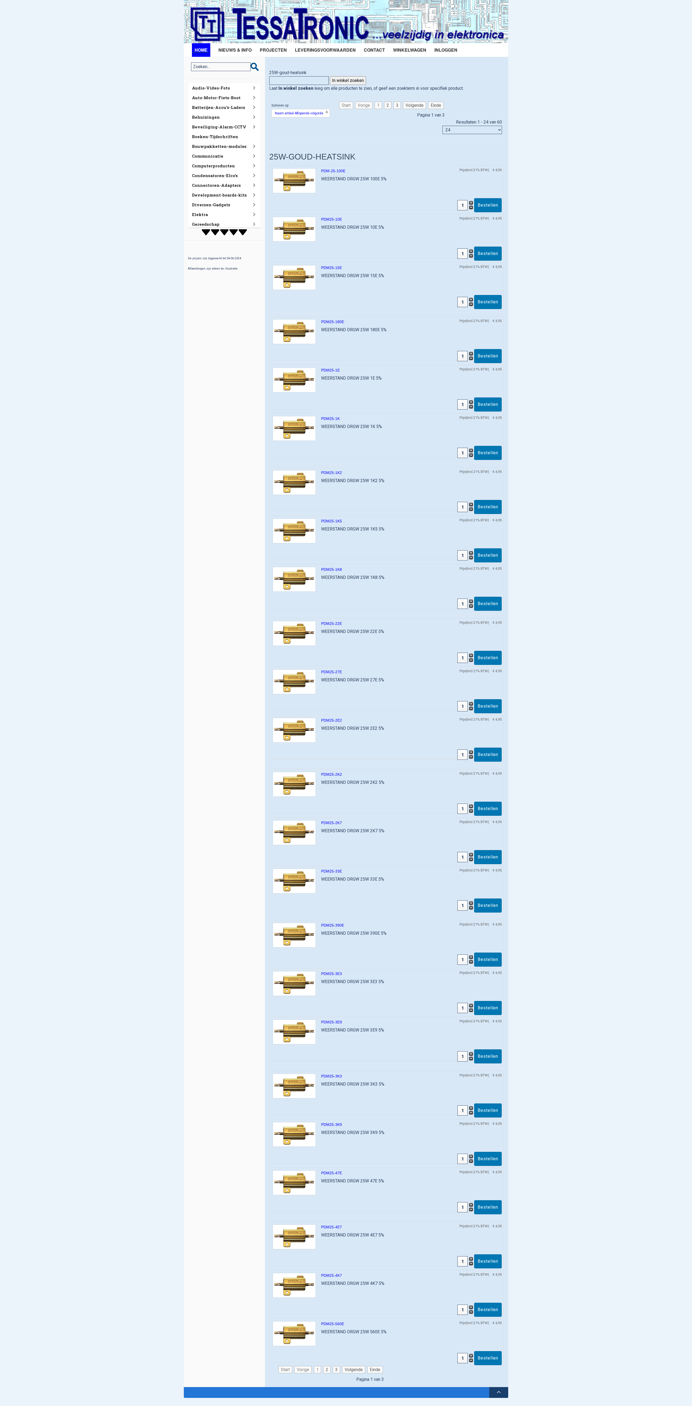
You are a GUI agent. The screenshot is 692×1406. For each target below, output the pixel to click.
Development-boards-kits (219, 195)
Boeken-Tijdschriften (215, 136)
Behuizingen (206, 117)
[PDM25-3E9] (294, 1031)
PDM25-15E (331, 268)
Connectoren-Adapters (216, 185)
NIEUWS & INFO (235, 50)
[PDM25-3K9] (294, 1134)
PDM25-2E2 (331, 720)
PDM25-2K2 (331, 774)
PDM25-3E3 (331, 973)
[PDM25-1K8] (294, 579)
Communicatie (207, 156)
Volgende (414, 105)
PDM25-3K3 (331, 1076)
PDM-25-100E (333, 171)
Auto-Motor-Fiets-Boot (216, 97)
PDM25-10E (331, 219)
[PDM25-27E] (294, 681)
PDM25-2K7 (331, 823)
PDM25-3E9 (331, 1022)
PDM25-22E (331, 623)
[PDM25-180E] (294, 331)
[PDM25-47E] (294, 1182)
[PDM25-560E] (294, 1333)
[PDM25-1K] (294, 428)
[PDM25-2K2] (294, 784)
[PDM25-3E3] (294, 983)
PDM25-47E (331, 1173)
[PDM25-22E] (294, 633)
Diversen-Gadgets (211, 204)
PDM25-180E (332, 322)
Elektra (200, 214)
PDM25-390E (332, 925)
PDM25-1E (330, 370)
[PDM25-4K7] (294, 1285)
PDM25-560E (332, 1324)
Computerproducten (213, 165)
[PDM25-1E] (294, 379)
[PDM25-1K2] (294, 482)
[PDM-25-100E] (294, 180)
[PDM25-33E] (294, 880)
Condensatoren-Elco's (215, 175)
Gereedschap (205, 224)
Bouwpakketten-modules (219, 146)
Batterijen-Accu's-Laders (218, 107)
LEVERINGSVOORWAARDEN (325, 50)
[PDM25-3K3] (294, 1085)
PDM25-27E (331, 672)
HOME (201, 50)
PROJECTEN (273, 50)
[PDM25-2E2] (294, 729)
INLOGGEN (445, 50)
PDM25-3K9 (331, 1124)
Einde (436, 105)
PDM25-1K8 (331, 569)
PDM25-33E (331, 871)
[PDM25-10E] (294, 228)
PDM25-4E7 (331, 1227)
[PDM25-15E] (294, 277)
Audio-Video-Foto (211, 88)
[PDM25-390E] (294, 934)
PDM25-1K (330, 418)
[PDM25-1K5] (294, 530)
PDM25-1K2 (331, 472)
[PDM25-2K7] (294, 832)
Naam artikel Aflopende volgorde (299, 113)
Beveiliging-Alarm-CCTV (219, 127)
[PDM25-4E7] (294, 1236)
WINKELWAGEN (409, 50)
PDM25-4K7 (331, 1275)
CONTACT (374, 50)
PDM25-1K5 (331, 521)
